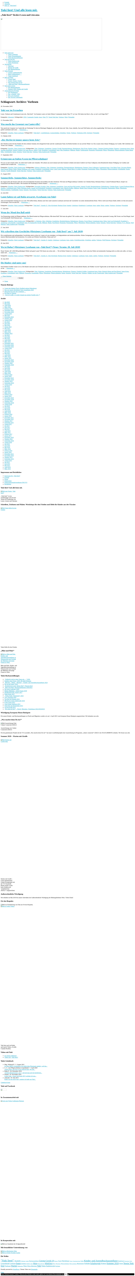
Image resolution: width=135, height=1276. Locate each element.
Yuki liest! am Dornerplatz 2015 (13, 706)
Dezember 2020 (9, 360)
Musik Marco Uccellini (74, 169)
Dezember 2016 (9, 437)
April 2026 (7, 305)
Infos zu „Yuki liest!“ (10, 5)
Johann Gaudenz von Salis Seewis (23, 150)
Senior (14, 152)
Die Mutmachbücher (14, 69)
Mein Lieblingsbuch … (15, 74)
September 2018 (9, 403)
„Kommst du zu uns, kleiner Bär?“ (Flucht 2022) (18, 686)
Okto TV (45, 117)
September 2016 (9, 441)
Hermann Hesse (25, 188)
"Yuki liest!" (36, 133)
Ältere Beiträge (6, 276)
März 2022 (7, 341)
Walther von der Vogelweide (95, 273)
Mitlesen (72, 150)
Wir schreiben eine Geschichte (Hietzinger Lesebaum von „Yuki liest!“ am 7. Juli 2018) (42, 231)
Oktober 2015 (8, 457)
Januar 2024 (7, 327)
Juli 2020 (7, 366)
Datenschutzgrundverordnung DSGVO (15, 482)
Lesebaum (89, 205)
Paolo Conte (96, 188)
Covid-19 (50, 1261)
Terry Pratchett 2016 (10, 697)
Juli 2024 (7, 322)
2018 (24, 117)
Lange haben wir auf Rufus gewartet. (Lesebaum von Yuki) (28, 197)
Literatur (28, 1263)
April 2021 (7, 355)
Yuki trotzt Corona (9, 86)
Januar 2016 (7, 452)
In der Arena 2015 (9, 702)
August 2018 (8, 404)
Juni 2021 (7, 351)
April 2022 (7, 340)
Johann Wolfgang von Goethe (26, 169)
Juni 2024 (7, 323)
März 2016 (7, 449)
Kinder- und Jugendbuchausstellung (101, 1260)
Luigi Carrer (57, 169)
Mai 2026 (7, 304)
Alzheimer (41, 148)
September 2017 (9, 422)
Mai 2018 (7, 409)
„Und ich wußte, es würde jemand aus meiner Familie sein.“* (22, 295)
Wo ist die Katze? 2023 (11, 684)
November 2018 (9, 399)
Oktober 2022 (8, 333)
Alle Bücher (7, 64)
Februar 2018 (8, 414)
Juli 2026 (7, 302)
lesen (40, 117)
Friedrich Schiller (82, 271)
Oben (2, 1272)
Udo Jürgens (33, 190)
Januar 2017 (7, 436)
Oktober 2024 (8, 318)
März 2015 (7, 469)
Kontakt (6, 2)
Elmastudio (34, 1269)
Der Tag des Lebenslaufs (15, 97)
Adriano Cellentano (40, 167)
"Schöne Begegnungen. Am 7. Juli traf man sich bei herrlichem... (23, 1073)
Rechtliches (7, 484)
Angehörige (48, 148)
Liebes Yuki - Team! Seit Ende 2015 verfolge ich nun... (20, 1076)
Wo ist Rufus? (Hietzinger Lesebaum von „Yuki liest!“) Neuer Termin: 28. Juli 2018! (40, 247)
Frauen (71, 1261)
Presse (6, 479)
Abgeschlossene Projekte (11, 91)
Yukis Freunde (8, 71)
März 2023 (7, 332)
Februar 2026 (8, 308)
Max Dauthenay (65, 150)
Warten (14, 1266)
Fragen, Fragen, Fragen (15, 81)
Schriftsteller (8, 152)
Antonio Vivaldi (56, 148)
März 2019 (7, 393)
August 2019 (8, 384)
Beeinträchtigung (67, 148)
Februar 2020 (8, 374)
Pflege (105, 150)
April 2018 (7, 411)
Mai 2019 (7, 389)
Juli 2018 (7, 406)
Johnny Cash (37, 150)
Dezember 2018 (9, 398)
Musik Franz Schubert (86, 188)
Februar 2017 (8, 434)
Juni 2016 (7, 445)
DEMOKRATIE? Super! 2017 (13, 692)
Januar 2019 (7, 396)
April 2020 (7, 371)
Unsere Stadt (12, 79)
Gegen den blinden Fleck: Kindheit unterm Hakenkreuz (20, 288)
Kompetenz (126, 1261)
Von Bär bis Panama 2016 (12, 699)
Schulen (87, 1263)
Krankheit (45, 150)
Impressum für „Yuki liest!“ (12, 476)
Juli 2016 (7, 444)
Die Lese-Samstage (13, 95)
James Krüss (125, 271)
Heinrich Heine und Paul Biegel (111, 271)
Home (6, 281)
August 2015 (8, 460)
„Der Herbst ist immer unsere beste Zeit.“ (20, 140)
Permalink (71, 117)
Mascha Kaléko (68, 188)
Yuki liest (11, 66)
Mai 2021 (7, 353)
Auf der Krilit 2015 (10, 707)
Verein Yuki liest (53, 117)
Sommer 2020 (113, 1263)
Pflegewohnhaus (65, 1263)
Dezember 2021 (9, 343)
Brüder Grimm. (92, 148)
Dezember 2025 (9, 310)
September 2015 (9, 459)
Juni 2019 (7, 388)
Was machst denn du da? (15, 82)
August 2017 (8, 424)
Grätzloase (75, 205)
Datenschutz (8, 481)
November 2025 (9, 312)
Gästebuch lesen (5, 1082)
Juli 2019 (7, 386)
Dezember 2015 (9, 454)
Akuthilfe (17, 1261)
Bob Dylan (84, 148)
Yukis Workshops (13, 62)
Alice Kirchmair (52, 256)
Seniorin (19, 152)
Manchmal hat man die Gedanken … (15, 291)
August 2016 (8, 442)
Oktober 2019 (8, 381)
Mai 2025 (7, 315)
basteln (69, 205)
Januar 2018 (7, 416)
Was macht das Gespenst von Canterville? (20, 124)
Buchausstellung (34, 1261)
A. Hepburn (37, 221)
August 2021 (8, 348)
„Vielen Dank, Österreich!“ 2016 (14, 696)
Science (103, 1263)
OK (66, 1274)
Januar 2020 (7, 376)
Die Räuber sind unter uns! (13, 263)
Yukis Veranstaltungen (14, 56)
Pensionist (92, 150)
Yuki (39, 1266)
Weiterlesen (23, 130)
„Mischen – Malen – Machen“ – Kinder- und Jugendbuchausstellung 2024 (26, 682)
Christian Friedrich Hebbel (105, 148)
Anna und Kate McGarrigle (72, 186)
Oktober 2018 (8, 401)
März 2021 (7, 356)
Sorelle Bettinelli (11, 171)
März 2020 (7, 373)
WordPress (16, 1269)
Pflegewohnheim (120, 150)
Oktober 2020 (8, 363)
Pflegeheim (111, 150)
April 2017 (7, 431)
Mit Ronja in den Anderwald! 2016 (14, 701)
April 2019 (7, 391)
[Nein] (68, 1274)
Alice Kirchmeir (52, 205)
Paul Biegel (55, 223)
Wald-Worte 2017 (9, 694)
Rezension (80, 1263)
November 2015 (9, 455)
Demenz (116, 148)
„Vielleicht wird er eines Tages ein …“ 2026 (17, 679)
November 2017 (9, 419)
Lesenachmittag (54, 133)
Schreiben (63, 133)
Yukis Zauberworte (13, 61)
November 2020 (9, 361)
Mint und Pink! (8, 77)
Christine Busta (114, 186)
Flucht (59, 1261)
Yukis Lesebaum (13, 54)
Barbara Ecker (62, 205)
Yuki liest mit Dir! (9, 59)
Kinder (82, 1261)
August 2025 (8, 313)
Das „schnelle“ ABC (14, 94)
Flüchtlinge (65, 1261)
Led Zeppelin (12, 223)
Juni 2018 (7, 408)
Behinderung (76, 148)
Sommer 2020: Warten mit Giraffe (18, 89)
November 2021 (9, 345)
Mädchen (48, 1263)
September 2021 (9, 346)
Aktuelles (7, 4)
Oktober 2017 (8, 421)
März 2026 (7, 307)
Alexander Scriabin (40, 186)
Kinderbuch (82, 205)
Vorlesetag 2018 (81, 133)
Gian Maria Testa (115, 167)
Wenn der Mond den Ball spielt (15, 212)
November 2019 (9, 379)
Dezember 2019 (9, 378)
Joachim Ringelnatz (6, 150)
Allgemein (11, 117)
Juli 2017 (7, 426)
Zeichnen (89, 133)
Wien (66, 117)
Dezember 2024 (9, 317)
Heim (132, 148)
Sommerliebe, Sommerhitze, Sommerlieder (21, 178)
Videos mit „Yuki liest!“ (11, 1057)
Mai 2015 (7, 465)
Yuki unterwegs (9, 53)
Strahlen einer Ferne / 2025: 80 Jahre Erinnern (17, 681)
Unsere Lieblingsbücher (15, 72)
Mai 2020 (7, 370)
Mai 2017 (7, 429)
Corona (42, 1260)
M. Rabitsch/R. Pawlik (34, 223)
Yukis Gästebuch (13, 76)
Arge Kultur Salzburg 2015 (12, 704)
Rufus (102, 205)
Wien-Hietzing (32, 1266)
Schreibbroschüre (79, 240)
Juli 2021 (7, 350)
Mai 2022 (7, 338)
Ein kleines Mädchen (10, 1056)
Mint (35, 1263)
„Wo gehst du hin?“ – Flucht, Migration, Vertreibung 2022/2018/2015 (24, 709)
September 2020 (9, 365)
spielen (107, 205)
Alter (35, 148)
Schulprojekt (95, 1263)
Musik (78, 150)
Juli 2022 (7, 335)
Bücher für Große (13, 67)
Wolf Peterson (106, 240)
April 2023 (7, 330)
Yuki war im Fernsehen (12, 110)
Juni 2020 (7, 368)
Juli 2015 (7, 462)
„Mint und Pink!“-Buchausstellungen (19, 84)
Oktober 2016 (8, 439)
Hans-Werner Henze (7, 169)
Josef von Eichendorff (113, 221)
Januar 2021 (7, 358)
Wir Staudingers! (13, 92)
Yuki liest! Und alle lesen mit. (19, 10)
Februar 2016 (8, 450)
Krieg (131, 1261)
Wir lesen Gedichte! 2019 (11, 689)
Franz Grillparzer (94, 167)
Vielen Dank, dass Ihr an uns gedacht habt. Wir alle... (19, 1069)
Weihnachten (20, 1266)
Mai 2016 (7, 447)
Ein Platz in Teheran (10, 293)
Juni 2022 (7, 337)
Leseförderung (45, 133)
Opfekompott (84, 150)
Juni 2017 (7, 427)
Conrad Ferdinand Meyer (126, 186)
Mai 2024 (7, 325)
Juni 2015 (7, 464)
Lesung (23, 1263)
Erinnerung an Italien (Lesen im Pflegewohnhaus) (24, 159)
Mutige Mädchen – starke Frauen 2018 (15, 691)
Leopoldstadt (52, 150)
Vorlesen (61, 117)
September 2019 (9, 383)
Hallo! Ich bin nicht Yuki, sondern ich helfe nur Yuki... (20, 1079)
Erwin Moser (88, 221)
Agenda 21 (44, 205)
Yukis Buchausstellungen (15, 58)
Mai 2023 (7, 328)
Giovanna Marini (126, 167)
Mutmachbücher (40, 1263)
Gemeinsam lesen (125, 148)
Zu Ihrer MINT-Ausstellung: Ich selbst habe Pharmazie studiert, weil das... (25, 1066)
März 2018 (7, 412)
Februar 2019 (8, 394)
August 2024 (8, 320)
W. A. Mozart (126, 223)
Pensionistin (98, 150)
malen (98, 205)
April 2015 (7, 467)
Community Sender (32, 117)
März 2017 (7, 432)
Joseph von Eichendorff (38, 188)
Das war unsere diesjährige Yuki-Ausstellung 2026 (19, 290)
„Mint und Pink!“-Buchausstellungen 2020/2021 (18, 687)
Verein (68, 133)
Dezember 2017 (9, 417)
